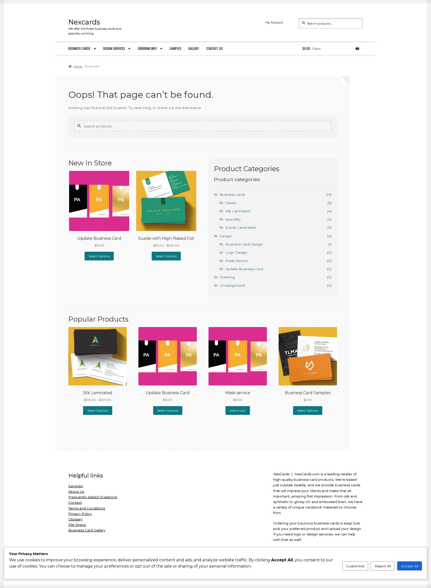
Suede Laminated (240, 228)
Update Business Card (244, 269)
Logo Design (236, 252)
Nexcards (84, 22)
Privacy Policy (80, 514)
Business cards (79, 48)
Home (77, 66)
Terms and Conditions (86, 508)
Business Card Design (244, 244)
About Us (76, 491)
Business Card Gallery (86, 530)
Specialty (232, 219)
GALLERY (193, 48)
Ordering (227, 277)
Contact (75, 502)
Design (225, 236)
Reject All (383, 566)
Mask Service (236, 261)
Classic (231, 203)
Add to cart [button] (238, 410)
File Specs (77, 525)
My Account (274, 22)
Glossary (75, 519)
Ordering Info (147, 48)
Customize (355, 566)
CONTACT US (214, 48)
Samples (75, 486)
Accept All (409, 566)
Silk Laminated (237, 211)
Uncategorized (232, 285)
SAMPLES (175, 48)
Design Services (114, 48)
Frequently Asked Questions (92, 497)
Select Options (99, 256)
